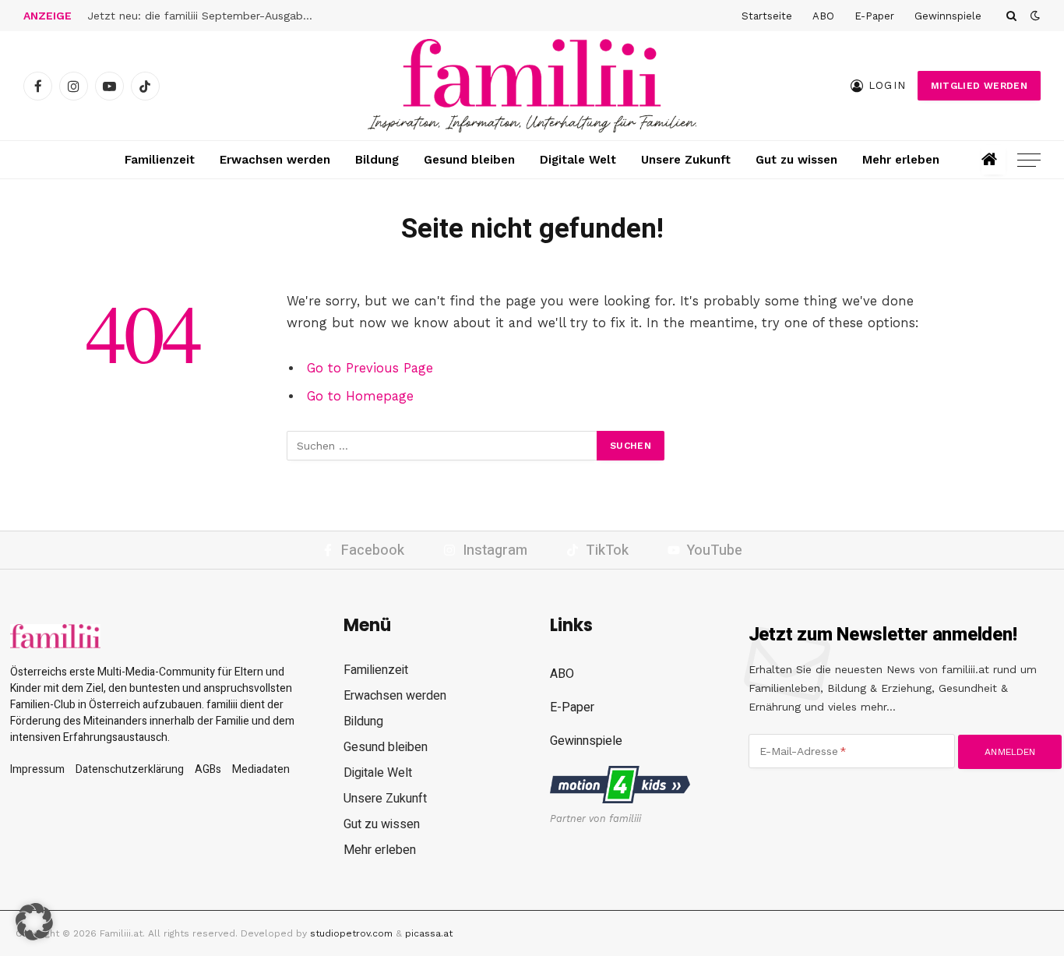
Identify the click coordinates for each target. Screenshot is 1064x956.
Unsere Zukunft (686, 160)
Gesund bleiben (469, 160)
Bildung (377, 160)
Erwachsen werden (275, 160)
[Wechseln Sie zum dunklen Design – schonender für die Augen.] (1034, 15)
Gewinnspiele (947, 16)
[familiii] (532, 85)
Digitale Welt (578, 160)
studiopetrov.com (351, 933)
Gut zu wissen (796, 160)
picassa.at (429, 933)
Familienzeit (160, 160)
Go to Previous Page (370, 368)
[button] (34, 921)
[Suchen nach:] (442, 445)
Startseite (767, 16)
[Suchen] (1011, 15)
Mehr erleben (900, 160)
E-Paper (874, 16)
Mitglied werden (979, 85)
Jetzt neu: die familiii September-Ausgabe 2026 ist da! (204, 15)
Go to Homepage (360, 396)
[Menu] (1029, 160)
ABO (823, 16)
